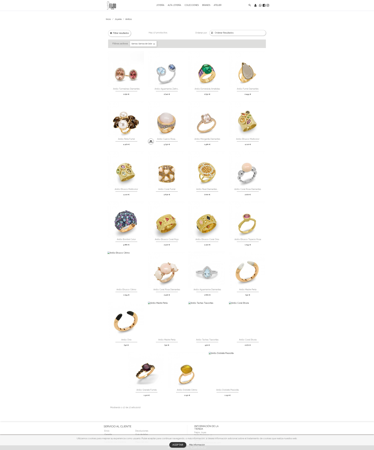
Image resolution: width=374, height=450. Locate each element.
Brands (206, 5)
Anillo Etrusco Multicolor (247, 139)
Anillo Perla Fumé (126, 139)
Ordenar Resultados (224, 33)
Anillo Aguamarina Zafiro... (167, 89)
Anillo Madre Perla (247, 289)
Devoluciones (141, 431)
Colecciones (192, 5)
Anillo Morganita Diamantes (207, 139)
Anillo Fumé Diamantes (248, 89)
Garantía (108, 434)
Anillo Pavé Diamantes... (207, 189)
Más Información (197, 445)
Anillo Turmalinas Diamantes (126, 89)
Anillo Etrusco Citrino (126, 289)
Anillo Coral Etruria (248, 340)
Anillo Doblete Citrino (187, 390)
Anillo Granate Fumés (146, 390)
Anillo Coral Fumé (166, 189)
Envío (106, 431)
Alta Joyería (174, 5)
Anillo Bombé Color (126, 239)
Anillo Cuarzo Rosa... (166, 139)
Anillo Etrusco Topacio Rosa (247, 239)
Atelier (217, 5)
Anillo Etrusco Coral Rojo (167, 239)
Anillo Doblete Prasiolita (227, 390)
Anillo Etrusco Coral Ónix (207, 239)
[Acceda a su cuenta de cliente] (255, 6)
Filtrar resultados (121, 33)
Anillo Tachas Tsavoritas (207, 340)
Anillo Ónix (126, 340)
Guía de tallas (141, 434)
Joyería (160, 5)
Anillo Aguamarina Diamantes (207, 289)
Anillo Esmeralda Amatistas (207, 89)
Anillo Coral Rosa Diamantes (247, 189)
